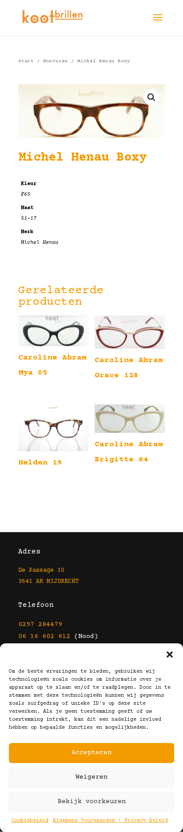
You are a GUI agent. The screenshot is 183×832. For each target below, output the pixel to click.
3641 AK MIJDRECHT (48, 581)
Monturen (55, 61)
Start (26, 61)
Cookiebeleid (29, 821)
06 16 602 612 (44, 636)
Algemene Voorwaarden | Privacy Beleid (110, 821)
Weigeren (91, 777)
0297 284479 (40, 624)
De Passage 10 (41, 570)
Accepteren (91, 752)
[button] (169, 654)
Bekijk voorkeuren (92, 801)
